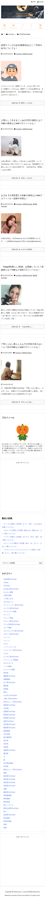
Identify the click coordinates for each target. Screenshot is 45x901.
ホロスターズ (8, 663)
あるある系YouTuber (11, 589)
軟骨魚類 (6, 802)
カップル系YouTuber (11, 608)
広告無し (6, 708)
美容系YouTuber (9, 782)
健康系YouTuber (9, 676)
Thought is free (35, 895)
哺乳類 (5, 686)
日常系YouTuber (27, 54)
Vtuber (6, 582)
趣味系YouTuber (9, 792)
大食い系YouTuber (10, 698)
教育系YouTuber (9, 715)
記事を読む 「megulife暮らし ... (22, 327)
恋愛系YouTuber (9, 711)
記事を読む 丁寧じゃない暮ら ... (22, 402)
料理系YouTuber (9, 718)
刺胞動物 (6, 679)
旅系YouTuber (8, 721)
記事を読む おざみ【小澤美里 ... (22, 249)
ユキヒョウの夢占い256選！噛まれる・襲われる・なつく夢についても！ (22, 531)
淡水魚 (5, 744)
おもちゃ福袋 (8, 592)
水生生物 (6, 734)
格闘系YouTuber (9, 728)
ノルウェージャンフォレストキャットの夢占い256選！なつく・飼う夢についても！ (21, 551)
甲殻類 (5, 766)
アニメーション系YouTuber (13, 605)
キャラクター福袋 (9, 611)
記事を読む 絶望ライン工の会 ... (22, 103)
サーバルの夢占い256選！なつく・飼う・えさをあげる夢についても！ (22, 525)
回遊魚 (5, 689)
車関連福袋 (7, 795)
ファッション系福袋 (10, 660)
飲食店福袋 (7, 821)
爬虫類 (5, 753)
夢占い (5, 692)
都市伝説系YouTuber (11, 808)
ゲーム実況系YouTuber (11, 624)
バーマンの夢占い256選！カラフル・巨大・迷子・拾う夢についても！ (22, 538)
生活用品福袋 (8, 763)
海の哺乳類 (7, 737)
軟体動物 (6, 798)
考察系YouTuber (9, 786)
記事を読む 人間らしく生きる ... (22, 178)
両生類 (5, 673)
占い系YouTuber (9, 682)
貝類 (5, 789)
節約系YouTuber (9, 779)
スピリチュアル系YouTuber (13, 631)
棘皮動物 (6, 731)
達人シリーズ (8, 805)
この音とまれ (8, 598)
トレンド (6, 637)
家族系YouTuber (9, 705)
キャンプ (6, 615)
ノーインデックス (9, 647)
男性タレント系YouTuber (12, 769)
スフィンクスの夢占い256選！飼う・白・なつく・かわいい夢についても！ (22, 544)
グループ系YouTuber (11, 621)
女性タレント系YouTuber (12, 702)
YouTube (11, 34)
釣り (5, 811)
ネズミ (5, 644)
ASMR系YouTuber (10, 579)
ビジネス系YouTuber (11, 657)
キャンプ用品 (8, 618)
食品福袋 (6, 818)
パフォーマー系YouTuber (12, 650)
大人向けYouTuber (10, 695)
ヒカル (5, 653)
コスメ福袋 (7, 628)
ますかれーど (8, 602)
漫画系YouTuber (9, 750)
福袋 (5, 773)
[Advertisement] (22, 486)
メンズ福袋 (7, 666)
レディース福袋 (9, 669)
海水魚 (5, 740)
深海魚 (5, 747)
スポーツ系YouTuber (11, 634)
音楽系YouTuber (9, 815)
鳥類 (5, 828)
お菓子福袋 (7, 595)
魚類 (5, 824)
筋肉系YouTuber (9, 776)
